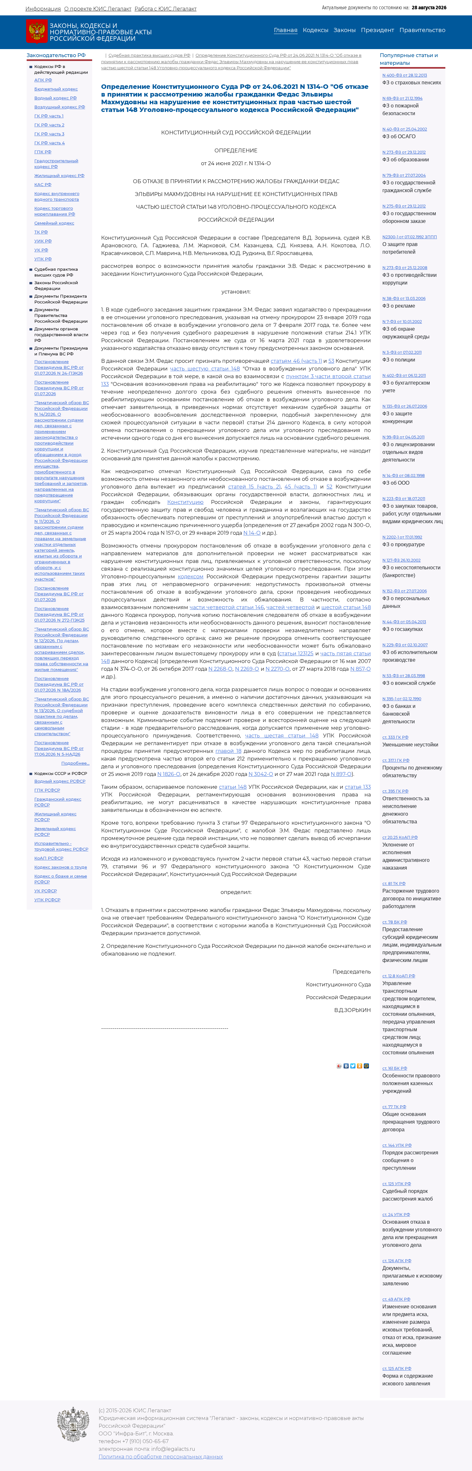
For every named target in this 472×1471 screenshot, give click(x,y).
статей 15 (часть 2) (254, 487)
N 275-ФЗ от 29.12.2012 (404, 206)
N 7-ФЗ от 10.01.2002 (402, 321)
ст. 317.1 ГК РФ (395, 760)
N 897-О (341, 774)
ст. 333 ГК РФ (395, 737)
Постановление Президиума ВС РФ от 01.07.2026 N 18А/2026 (58, 684)
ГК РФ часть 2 (49, 124)
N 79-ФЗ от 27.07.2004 (404, 175)
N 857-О (360, 669)
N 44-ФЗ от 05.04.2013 (404, 621)
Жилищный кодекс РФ (59, 175)
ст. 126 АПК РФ (396, 1260)
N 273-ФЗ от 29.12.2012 (404, 152)
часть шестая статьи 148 (282, 736)
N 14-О (252, 533)
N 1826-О (168, 774)
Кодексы (315, 30)
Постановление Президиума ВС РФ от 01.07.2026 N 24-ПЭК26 (58, 367)
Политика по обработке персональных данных (161, 1457)
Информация (43, 9)
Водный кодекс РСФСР (59, 781)
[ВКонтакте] (346, 1064)
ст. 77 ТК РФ (394, 1106)
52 (329, 487)
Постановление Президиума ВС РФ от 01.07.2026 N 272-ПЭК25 (59, 614)
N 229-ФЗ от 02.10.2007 (405, 644)
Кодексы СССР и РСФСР (60, 773)
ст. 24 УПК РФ (396, 1214)
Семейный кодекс (54, 222)
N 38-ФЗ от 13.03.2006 (403, 298)
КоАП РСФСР (48, 858)
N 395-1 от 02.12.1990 (401, 698)
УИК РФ (43, 240)
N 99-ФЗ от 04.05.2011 (403, 437)
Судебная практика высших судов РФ (149, 55)
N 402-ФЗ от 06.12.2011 (404, 375)
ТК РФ (41, 231)
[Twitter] (353, 1064)
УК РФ (41, 249)
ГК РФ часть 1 (49, 115)
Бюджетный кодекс (56, 88)
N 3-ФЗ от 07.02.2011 (402, 352)
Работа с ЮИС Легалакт (166, 9)
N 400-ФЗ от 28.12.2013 (404, 75)
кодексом (191, 577)
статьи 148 (233, 787)
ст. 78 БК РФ (394, 922)
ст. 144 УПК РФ (397, 1145)
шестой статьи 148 (346, 607)
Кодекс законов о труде (60, 867)
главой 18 (228, 751)
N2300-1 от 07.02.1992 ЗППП (409, 236)
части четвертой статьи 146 (227, 607)
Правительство (422, 30)
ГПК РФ (42, 151)
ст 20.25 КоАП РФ (400, 837)
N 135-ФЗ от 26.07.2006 (404, 406)
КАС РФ (42, 184)
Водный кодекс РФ (55, 97)
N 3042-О (261, 774)
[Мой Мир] (366, 1064)
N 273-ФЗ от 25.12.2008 (404, 267)
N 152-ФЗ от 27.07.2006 (404, 591)
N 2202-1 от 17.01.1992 (402, 537)
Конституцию (185, 502)
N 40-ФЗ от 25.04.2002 (404, 129)
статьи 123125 (296, 653)
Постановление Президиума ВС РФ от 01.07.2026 (58, 387)
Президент (377, 30)
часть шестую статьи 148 (205, 369)
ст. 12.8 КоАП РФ (398, 976)
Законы (345, 30)
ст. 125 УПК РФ (396, 1183)
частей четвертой (291, 607)
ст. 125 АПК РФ (396, 1368)
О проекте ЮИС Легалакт (97, 9)
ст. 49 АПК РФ (396, 1299)
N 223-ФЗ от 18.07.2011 (403, 498)
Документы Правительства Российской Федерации (61, 315)
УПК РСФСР (47, 899)
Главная (286, 30)
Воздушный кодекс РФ (59, 106)
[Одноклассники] (359, 1064)
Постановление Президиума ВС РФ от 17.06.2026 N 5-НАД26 (58, 748)
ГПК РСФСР (47, 790)
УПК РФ (43, 258)
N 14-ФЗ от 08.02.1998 (403, 475)
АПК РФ (43, 79)
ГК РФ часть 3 (49, 133)
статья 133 (358, 787)
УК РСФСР (45, 890)
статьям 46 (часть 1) (296, 361)
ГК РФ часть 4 (49, 142)
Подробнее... (75, 763)
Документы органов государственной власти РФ (61, 334)
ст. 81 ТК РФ (394, 883)
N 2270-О (278, 669)
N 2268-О (220, 669)
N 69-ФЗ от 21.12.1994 (402, 98)
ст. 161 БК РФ (394, 1068)
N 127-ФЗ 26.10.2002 (401, 560)
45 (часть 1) (300, 487)
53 (331, 361)
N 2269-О (247, 669)
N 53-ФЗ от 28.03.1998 (403, 675)
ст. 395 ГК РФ (395, 791)
